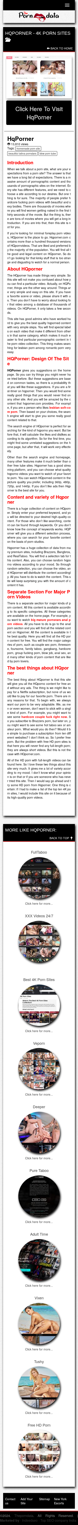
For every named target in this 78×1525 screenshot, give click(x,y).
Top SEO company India (58, 1520)
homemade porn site (28, 148)
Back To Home (61, 48)
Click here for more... (39, 903)
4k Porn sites (53, 33)
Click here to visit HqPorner (39, 112)
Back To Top (60, 838)
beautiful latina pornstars (22, 153)
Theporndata (23, 1515)
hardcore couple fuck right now (44, 717)
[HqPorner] (39, 77)
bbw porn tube (48, 153)
